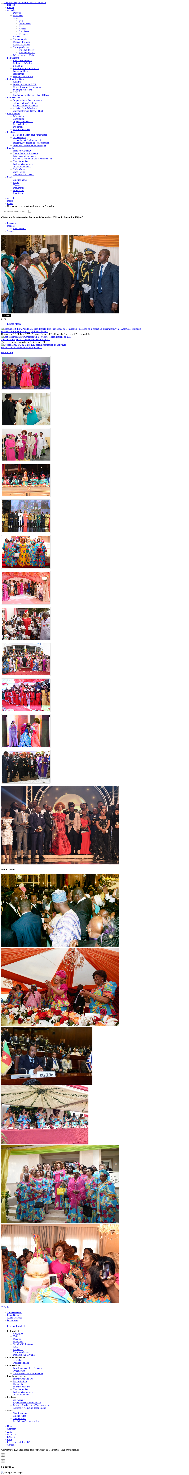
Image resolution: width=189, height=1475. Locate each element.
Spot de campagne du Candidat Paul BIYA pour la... (25, 339)
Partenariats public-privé (24, 164)
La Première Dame (16, 79)
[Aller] (29, 212)
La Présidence (13, 97)
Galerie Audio (19, 1418)
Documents (18, 188)
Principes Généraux (22, 150)
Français (11, 5)
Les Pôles (11, 132)
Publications (18, 190)
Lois (21, 20)
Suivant (10, 231)
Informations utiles (21, 129)
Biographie (18, 66)
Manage (11, 226)
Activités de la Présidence (25, 108)
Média (10, 177)
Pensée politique (20, 71)
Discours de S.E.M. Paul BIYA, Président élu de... (24, 331)
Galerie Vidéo (19, 1416)
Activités (17, 81)
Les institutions (20, 124)
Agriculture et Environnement (27, 140)
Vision (16, 1336)
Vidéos (16, 185)
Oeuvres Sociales (21, 1363)
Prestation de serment (23, 76)
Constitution (18, 119)
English (10, 7)
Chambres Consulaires (23, 174)
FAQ (9, 1439)
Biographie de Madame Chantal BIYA (31, 95)
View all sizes (19, 228)
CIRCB (16, 92)
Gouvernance (19, 137)
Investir (10, 148)
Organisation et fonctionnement (27, 100)
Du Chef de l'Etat (27, 50)
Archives (11, 1434)
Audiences (18, 36)
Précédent (11, 223)
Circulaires (24, 31)
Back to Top (7, 352)
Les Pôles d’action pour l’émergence (30, 135)
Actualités (11, 10)
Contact (10, 1444)
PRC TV (11, 1437)
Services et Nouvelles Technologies (29, 145)
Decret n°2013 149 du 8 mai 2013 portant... (21, 347)
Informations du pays (23, 1378)
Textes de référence (22, 166)
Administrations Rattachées (25, 105)
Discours (17, 12)
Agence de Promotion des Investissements (32, 158)
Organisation (19, 1370)
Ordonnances (25, 23)
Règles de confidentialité (18, 1442)
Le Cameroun (13, 113)
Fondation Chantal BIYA (24, 84)
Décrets (22, 26)
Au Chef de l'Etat (27, 52)
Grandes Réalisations (23, 1344)
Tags (9, 1431)
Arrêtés (22, 28)
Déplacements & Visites (24, 1355)
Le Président (13, 58)
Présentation (18, 116)
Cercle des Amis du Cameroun (27, 87)
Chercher (11, 1429)
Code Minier (19, 169)
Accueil (10, 198)
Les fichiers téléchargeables (26, 1421)
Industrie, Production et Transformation (31, 142)
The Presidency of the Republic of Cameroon (25, 2)
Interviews (18, 15)
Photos (10, 203)
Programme (18, 74)
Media (10, 201)
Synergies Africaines (22, 89)
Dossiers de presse (21, 42)
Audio (16, 182)
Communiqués (20, 39)
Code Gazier (19, 172)
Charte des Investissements (25, 153)
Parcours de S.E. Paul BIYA (26, 68)
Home (10, 1426)
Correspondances (21, 47)
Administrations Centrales (25, 103)
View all (5, 1307)
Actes (15, 18)
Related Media (14, 324)
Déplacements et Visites (24, 55)
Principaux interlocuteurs (24, 156)
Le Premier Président (22, 63)
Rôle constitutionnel (22, 60)
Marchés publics (20, 161)
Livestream (18, 193)
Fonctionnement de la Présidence (28, 1368)
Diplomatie (18, 127)
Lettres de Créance (21, 44)
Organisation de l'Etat (23, 121)
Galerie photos (20, 180)
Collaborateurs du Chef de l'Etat (28, 111)
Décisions (23, 34)
